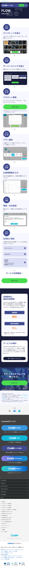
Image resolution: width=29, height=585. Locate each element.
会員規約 (3, 501)
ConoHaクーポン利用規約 (6, 507)
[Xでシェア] (10, 411)
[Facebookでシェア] (14, 411)
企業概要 (3, 529)
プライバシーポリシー (6, 525)
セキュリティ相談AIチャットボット (7, 552)
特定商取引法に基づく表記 (6, 517)
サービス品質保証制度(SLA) (7, 521)
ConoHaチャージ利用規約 (6, 505)
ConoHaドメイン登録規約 (6, 503)
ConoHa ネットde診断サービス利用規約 (9, 509)
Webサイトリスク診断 (13, 551)
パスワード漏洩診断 (4, 551)
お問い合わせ (4, 523)
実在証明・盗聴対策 (4, 554)
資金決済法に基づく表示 (6, 519)
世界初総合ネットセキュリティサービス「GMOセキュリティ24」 (12, 549)
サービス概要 (4, 531)
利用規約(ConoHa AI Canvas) (7, 511)
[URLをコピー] (19, 411)
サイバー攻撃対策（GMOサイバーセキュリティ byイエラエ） (11, 555)
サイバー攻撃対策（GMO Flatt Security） (8, 557)
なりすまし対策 (19, 557)
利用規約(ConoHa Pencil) (6, 513)
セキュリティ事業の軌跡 (5, 559)
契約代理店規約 (4, 515)
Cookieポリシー (5, 527)
